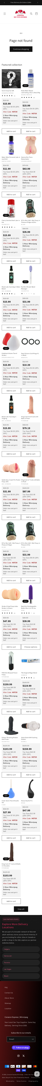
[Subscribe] (32, 1039)
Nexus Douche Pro (27, 801)
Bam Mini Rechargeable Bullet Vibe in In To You (28, 607)
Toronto (7, 962)
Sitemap (8, 1003)
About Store (9, 998)
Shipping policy (33, 1081)
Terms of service (21, 1081)
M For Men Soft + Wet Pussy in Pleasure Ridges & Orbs (30, 221)
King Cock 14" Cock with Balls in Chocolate (11, 865)
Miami (6, 976)
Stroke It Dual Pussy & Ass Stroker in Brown (10, 607)
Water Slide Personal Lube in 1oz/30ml (11, 158)
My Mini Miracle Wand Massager (28, 288)
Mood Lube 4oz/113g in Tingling (9, 417)
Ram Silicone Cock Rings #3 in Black (30, 354)
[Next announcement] (37, 2)
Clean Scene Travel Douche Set (10, 801)
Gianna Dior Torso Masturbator (26, 158)
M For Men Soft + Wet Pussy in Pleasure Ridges (11, 544)
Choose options (30, 647)
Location (8, 1008)
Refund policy (10, 1081)
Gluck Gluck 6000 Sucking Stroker (29, 738)
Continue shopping (21, 49)
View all (21, 909)
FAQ (6, 987)
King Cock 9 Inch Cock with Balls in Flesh (29, 417)
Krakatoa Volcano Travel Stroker (9, 354)
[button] (4, 13)
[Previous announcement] (4, 2)
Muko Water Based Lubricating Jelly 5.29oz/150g (30, 91)
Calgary (7, 949)
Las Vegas (7, 969)
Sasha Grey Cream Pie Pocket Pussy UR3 (11, 481)
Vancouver (8, 956)
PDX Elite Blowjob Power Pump (10, 674)
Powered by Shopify (23, 1077)
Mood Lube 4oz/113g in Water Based (11, 288)
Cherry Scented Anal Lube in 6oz (11, 221)
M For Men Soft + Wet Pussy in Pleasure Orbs (30, 544)
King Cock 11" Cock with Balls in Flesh (30, 481)
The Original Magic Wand (29, 673)
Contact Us (9, 993)
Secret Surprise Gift (8, 91)
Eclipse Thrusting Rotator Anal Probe (10, 738)
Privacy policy (35, 1077)
